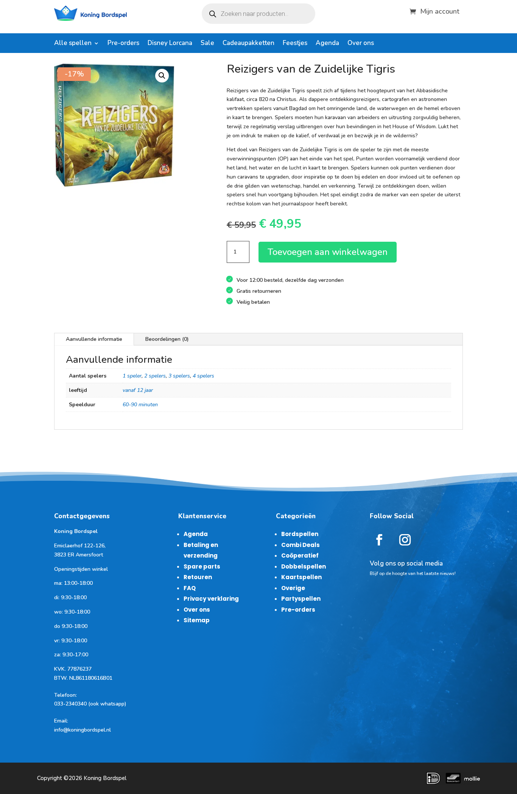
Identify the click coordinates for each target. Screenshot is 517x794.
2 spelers (155, 375)
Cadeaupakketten (248, 43)
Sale (207, 43)
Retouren (198, 577)
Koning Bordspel (105, 778)
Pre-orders (123, 43)
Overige (293, 588)
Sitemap (197, 620)
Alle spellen (73, 43)
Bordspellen (299, 534)
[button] (162, 75)
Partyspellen (301, 599)
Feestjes (295, 43)
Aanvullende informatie (94, 339)
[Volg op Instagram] (405, 539)
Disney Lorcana (170, 43)
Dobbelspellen (303, 566)
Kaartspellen (301, 577)
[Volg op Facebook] (379, 539)
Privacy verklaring (211, 599)
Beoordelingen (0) (167, 339)
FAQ (190, 588)
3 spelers (179, 375)
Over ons (360, 43)
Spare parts (202, 566)
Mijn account (439, 10)
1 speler (132, 375)
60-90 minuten (140, 404)
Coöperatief (300, 555)
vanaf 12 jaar (138, 390)
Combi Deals (300, 545)
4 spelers (203, 375)
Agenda (327, 43)
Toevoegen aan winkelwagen (328, 252)
